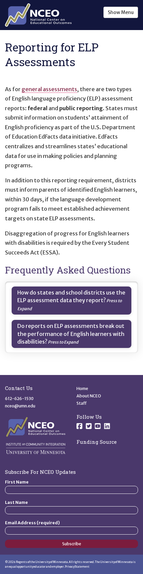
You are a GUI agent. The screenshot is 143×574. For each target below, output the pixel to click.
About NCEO (88, 395)
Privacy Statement (77, 566)
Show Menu (121, 12)
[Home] (38, 15)
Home (82, 388)
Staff (81, 403)
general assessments (49, 89)
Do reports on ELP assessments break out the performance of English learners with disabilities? (70, 334)
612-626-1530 (19, 398)
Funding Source (96, 441)
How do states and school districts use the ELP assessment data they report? (71, 296)
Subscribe (71, 543)
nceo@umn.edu (20, 405)
